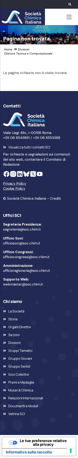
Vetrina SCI (16, 414)
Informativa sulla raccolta (29, 452)
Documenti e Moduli (23, 406)
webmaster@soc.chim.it (23, 284)
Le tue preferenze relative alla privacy (43, 443)
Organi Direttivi (19, 327)
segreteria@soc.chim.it (22, 229)
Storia (12, 319)
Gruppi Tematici (20, 350)
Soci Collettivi (18, 374)
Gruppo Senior (19, 366)
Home (8, 49)
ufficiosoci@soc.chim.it (21, 243)
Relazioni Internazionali (25, 398)
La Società (16, 311)
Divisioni (23, 49)
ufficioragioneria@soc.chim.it (26, 270)
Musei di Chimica (20, 390)
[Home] (21, 17)
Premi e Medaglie (21, 382)
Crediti (55, 198)
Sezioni (14, 335)
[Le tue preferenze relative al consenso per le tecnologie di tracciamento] (71, 451)
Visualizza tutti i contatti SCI (29, 147)
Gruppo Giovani (20, 358)
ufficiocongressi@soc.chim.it (26, 257)
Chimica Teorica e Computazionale (28, 53)
